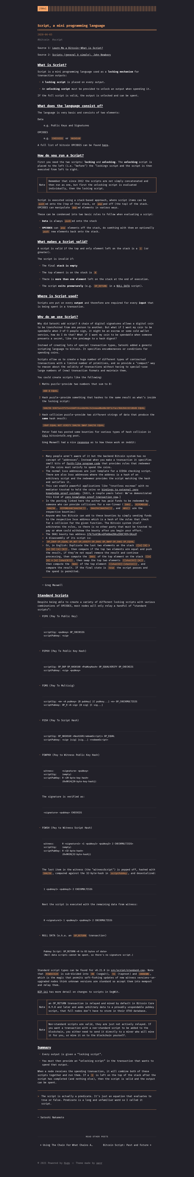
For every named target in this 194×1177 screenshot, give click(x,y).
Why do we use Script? (58, 317)
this (45, 435)
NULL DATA (123, 286)
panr (99, 1163)
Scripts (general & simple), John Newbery (81, 54)
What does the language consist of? (70, 106)
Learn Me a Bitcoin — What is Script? (77, 48)
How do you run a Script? (61, 155)
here (105, 145)
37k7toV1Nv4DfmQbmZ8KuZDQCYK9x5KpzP (112, 534)
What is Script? (52, 65)
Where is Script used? (58, 296)
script (58, 39)
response (83, 442)
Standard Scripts (53, 595)
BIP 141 (43, 991)
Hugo (67, 1163)
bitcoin (44, 39)
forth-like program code (83, 463)
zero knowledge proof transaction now (91, 497)
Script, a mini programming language (71, 26)
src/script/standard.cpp (128, 970)
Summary (44, 1047)
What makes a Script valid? (63, 242)
